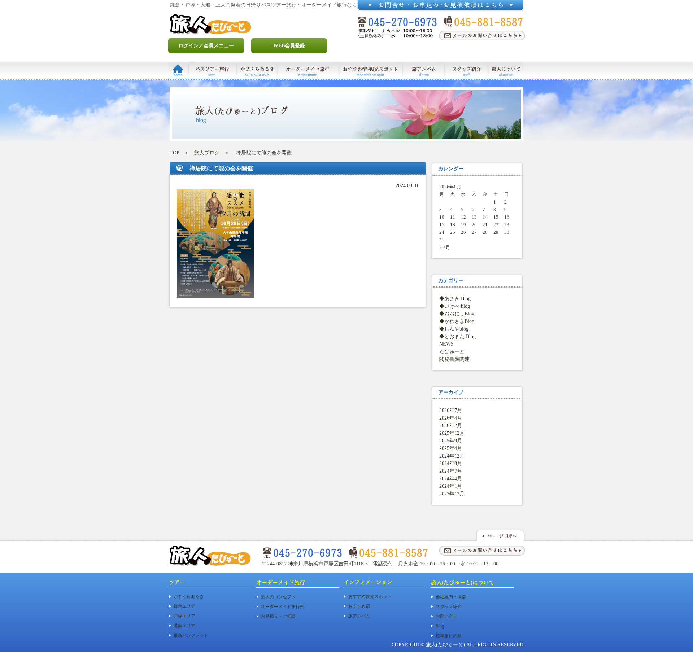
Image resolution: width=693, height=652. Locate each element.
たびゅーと (452, 351)
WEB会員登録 (289, 45)
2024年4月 (450, 478)
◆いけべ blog (454, 306)
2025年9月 (450, 440)
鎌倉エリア (184, 606)
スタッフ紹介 (449, 606)
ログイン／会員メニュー (206, 45)
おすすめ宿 (359, 606)
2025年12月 (452, 433)
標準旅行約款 (449, 635)
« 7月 (444, 247)
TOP (174, 153)
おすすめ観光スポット (370, 596)
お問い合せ (446, 616)
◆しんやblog (453, 329)
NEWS (446, 344)
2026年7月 (450, 410)
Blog (440, 626)
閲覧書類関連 (454, 359)
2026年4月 (450, 418)
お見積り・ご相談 (278, 616)
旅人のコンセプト (278, 596)
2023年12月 (452, 493)
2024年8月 (450, 463)
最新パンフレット (191, 635)
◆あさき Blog (455, 298)
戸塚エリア (184, 615)
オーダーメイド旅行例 (282, 606)
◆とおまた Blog (457, 336)
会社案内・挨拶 (451, 596)
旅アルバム (359, 615)
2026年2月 (450, 425)
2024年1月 (450, 486)
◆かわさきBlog (456, 321)
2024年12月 (452, 456)
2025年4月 (450, 448)
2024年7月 (450, 471)
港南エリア (184, 625)
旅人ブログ (206, 153)
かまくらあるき (189, 596)
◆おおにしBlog (456, 313)
